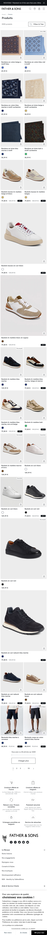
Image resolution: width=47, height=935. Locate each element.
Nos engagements (8, 858)
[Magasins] (34, 8)
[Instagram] (15, 842)
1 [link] (13, 768)
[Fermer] (44, 3)
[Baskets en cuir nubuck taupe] (35, 679)
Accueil (4, 14)
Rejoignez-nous (7, 862)
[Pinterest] (23, 842)
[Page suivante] (33, 768)
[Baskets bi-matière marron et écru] (11, 451)
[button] (43, 8)
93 (29, 768)
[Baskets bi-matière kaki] (35, 406)
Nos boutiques (7, 871)
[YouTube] (27, 842)
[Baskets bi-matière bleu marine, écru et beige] (11, 407)
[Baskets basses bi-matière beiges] (35, 177)
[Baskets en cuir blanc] (35, 450)
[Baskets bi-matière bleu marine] (11, 364)
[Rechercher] (30, 8)
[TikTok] (19, 842)
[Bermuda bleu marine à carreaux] (11, 723)
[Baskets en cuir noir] (35, 493)
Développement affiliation (11, 875)
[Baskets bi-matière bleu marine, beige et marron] (35, 364)
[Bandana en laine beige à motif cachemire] (35, 90)
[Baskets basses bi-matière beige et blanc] (11, 177)
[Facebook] (11, 842)
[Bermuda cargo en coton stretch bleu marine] (35, 723)
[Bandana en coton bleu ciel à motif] (35, 47)
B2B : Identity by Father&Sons (13, 879)
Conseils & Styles (8, 866)
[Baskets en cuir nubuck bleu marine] (23, 622)
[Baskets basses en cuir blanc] (23, 235)
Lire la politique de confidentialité (12, 925)
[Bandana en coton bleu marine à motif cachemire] (11, 90)
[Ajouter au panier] (20, 57)
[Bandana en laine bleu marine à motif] (11, 134)
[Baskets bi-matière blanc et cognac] (23, 307)
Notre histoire (7, 854)
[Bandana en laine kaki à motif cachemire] (35, 134)
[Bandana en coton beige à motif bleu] (11, 47)
